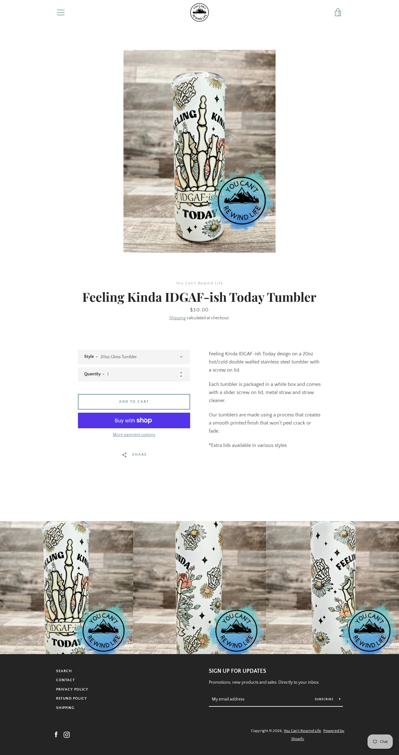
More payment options (134, 434)
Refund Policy (71, 698)
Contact (65, 680)
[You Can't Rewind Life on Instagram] (67, 734)
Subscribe (325, 699)
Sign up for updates (237, 671)
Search (64, 671)
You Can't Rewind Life (302, 731)
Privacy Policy (72, 689)
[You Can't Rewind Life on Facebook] (56, 734)
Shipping (177, 318)
